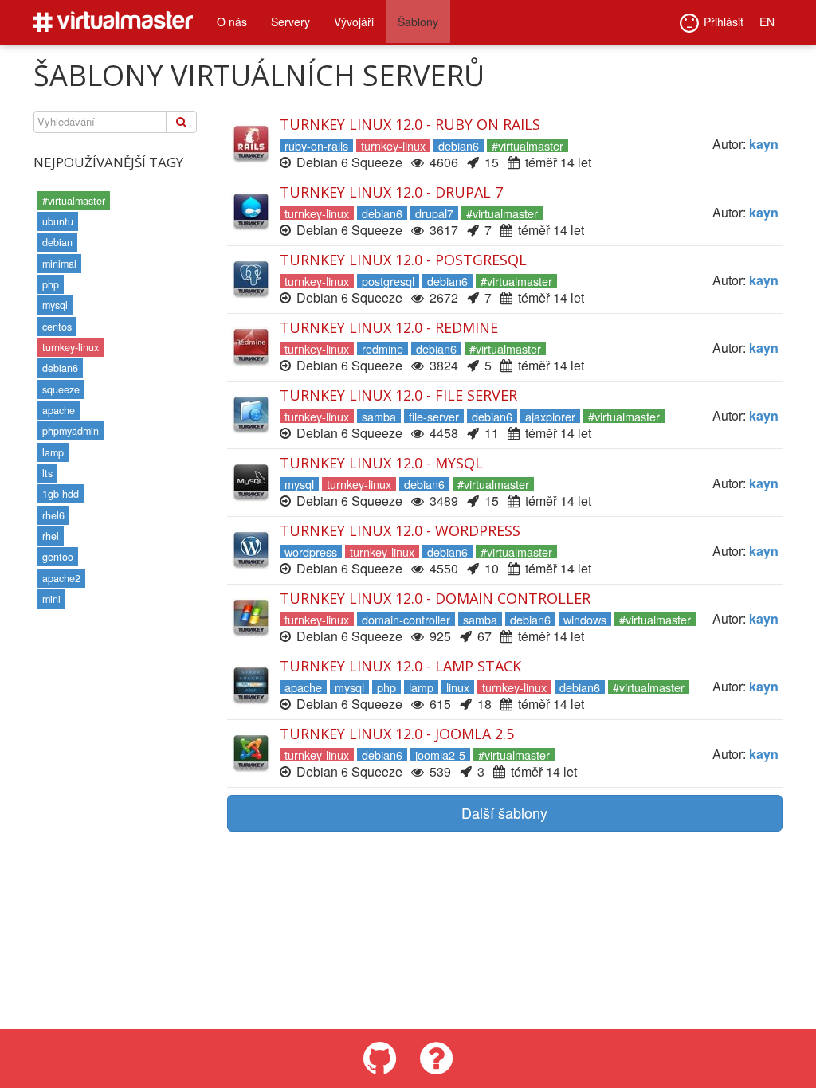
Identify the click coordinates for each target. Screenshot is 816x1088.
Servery (290, 21)
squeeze (61, 389)
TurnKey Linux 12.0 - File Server (398, 395)
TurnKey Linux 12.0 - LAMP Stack (400, 665)
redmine (382, 348)
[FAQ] (436, 1058)
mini (51, 599)
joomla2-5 (440, 754)
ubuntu (57, 221)
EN (767, 21)
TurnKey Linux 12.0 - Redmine (389, 327)
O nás (232, 21)
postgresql (388, 280)
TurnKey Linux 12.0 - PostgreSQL (403, 259)
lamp (53, 452)
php (50, 284)
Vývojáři (354, 21)
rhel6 (53, 515)
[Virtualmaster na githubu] (379, 1058)
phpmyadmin (70, 431)
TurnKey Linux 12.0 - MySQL (381, 462)
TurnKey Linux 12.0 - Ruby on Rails (410, 124)
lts (47, 473)
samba (379, 416)
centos (57, 326)
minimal (59, 263)
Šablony (418, 21)
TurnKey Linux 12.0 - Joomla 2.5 (397, 733)
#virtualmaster (73, 201)
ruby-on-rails (316, 145)
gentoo (57, 557)
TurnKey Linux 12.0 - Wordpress (400, 530)
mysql (55, 305)
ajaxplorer (550, 416)
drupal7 (434, 213)
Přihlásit (723, 21)
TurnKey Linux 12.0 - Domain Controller (435, 598)
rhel (50, 536)
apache (58, 410)
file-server (434, 416)
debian (57, 242)
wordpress (310, 551)
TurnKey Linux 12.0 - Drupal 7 (391, 192)
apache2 (61, 578)
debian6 (60, 368)
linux (457, 687)
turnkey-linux (70, 347)
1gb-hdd (60, 494)
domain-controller (406, 619)
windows (584, 619)
